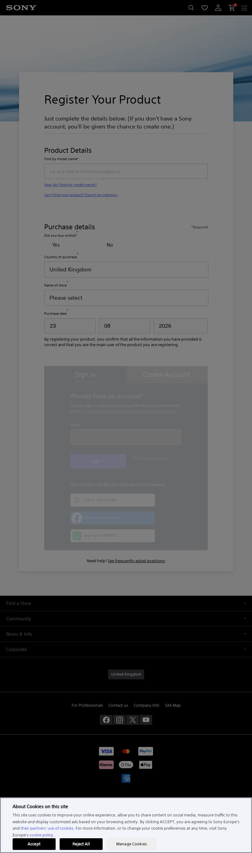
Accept (34, 844)
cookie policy (41, 835)
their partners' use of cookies (47, 828)
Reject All (81, 844)
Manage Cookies (131, 844)
